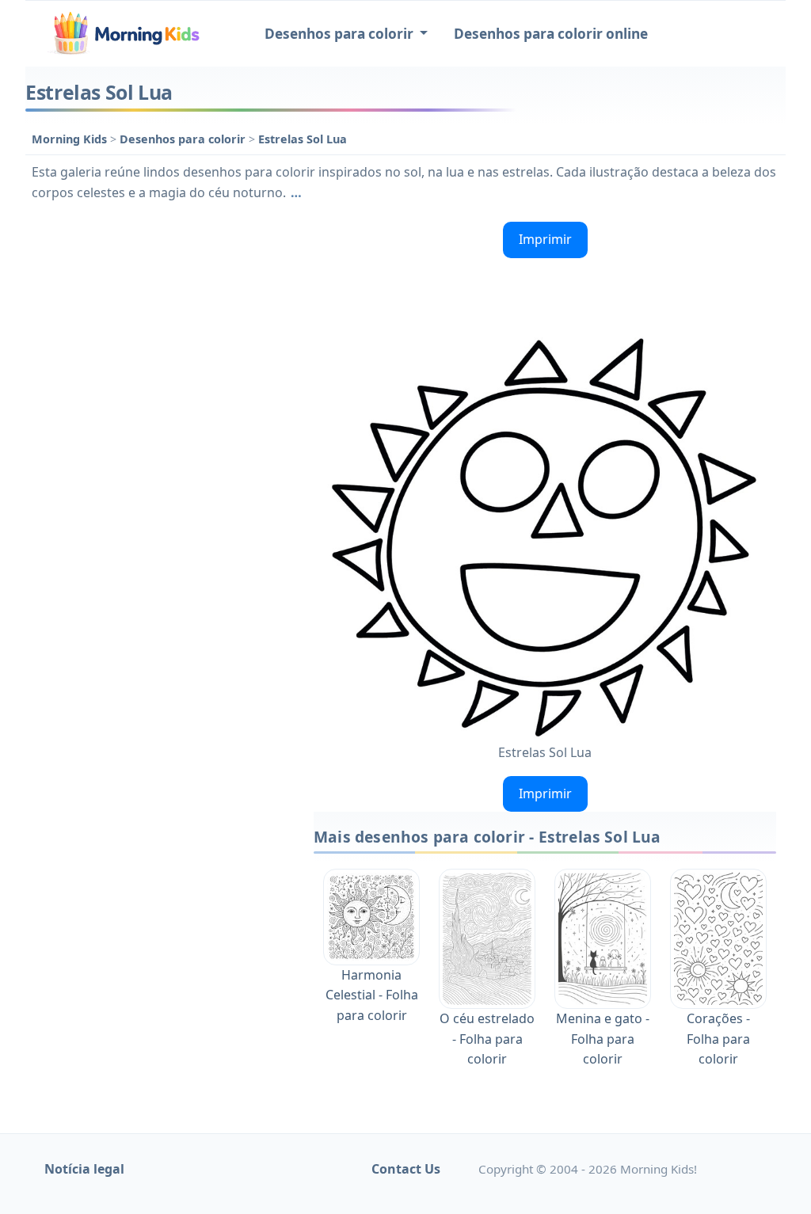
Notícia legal (84, 1169)
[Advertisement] (161, 314)
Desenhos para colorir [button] (341, 34)
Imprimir (545, 239)
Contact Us (405, 1169)
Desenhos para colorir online (551, 34)
